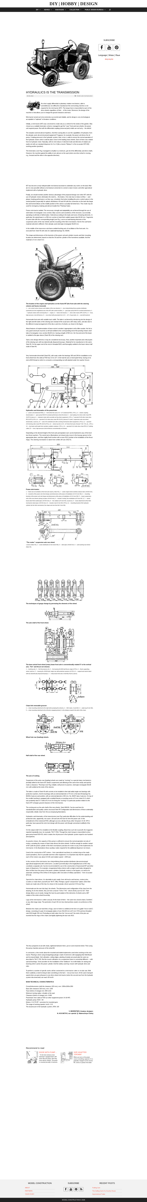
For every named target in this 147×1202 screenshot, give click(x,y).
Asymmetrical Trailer (98, 1194)
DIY (37, 10)
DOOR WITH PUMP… (48, 1052)
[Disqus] (59, 1096)
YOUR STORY (29, 1194)
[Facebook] (101, 47)
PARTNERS (28, 1191)
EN (106, 59)
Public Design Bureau (94, 10)
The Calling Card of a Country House (104, 1191)
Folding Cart (96, 1187)
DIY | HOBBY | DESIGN (74, 3)
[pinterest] (76, 1189)
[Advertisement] (73, 24)
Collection (74, 10)
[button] (40, 9)
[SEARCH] (110, 9)
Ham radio (59, 10)
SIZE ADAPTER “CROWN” (80, 1053)
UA (109, 59)
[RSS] (81, 1189)
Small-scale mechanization (84, 96)
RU (112, 59)
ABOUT (27, 1187)
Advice (47, 10)
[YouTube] (109, 47)
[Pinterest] (116, 47)
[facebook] (66, 1189)
